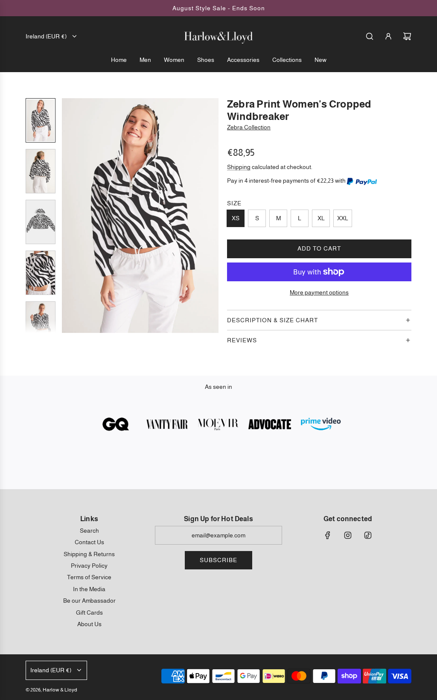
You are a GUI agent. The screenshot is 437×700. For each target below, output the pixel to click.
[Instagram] (347, 535)
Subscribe (218, 560)
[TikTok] (367, 535)
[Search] (369, 36)
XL (321, 218)
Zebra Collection (249, 127)
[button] (69, 215)
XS (235, 218)
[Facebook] (327, 535)
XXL (342, 218)
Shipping (239, 166)
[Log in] (388, 36)
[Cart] (407, 36)
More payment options (319, 292)
